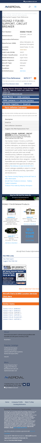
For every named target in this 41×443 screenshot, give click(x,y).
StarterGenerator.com (10, 370)
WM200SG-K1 (11, 217)
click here (23, 50)
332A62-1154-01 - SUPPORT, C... (12, 315)
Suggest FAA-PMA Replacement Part (17, 129)
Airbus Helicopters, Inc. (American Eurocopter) (24, 13)
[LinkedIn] (24, 384)
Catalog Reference (19, 404)
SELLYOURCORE (29, 234)
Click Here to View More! (30, 224)
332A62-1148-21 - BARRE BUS (11, 311)
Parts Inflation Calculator (16, 107)
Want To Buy (29, 402)
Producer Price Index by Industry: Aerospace (18, 185)
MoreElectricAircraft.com (11, 369)
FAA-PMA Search (8, 259)
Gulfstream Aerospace (10, 348)
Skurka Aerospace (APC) (11, 353)
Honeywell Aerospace (10, 350)
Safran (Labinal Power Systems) (13, 352)
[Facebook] (28, 384)
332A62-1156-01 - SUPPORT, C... (12, 319)
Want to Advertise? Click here (29, 289)
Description (9, 119)
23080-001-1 (11, 236)
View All (6, 357)
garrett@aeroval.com (20, 427)
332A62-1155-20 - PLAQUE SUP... (12, 317)
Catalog (8, 13)
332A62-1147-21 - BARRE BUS (11, 309)
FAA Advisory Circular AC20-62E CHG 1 (22, 166)
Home (3, 13)
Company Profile (17, 402)
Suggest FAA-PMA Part (10, 261)
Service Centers (27, 100)
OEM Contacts (23, 97)
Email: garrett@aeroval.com (12, 94)
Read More (7, 339)
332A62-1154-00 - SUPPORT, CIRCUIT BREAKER (14, 15)
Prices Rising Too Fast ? (10, 365)
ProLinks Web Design (15, 440)
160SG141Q (30, 217)
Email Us (27, 104)
